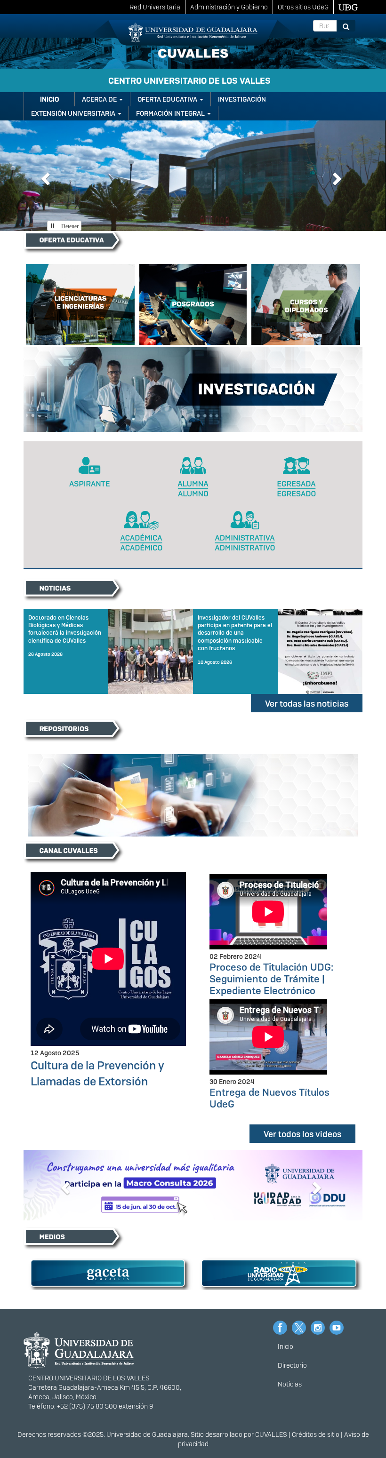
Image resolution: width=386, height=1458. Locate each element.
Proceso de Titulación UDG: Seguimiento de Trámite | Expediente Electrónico (271, 979)
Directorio (292, 1365)
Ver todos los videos (302, 1134)
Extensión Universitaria (74, 113)
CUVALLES (271, 1434)
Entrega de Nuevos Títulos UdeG (269, 1098)
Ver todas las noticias (306, 703)
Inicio (49, 99)
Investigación (242, 99)
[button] (44, 175)
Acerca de (100, 99)
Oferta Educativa (168, 99)
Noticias (290, 1383)
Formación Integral (171, 113)
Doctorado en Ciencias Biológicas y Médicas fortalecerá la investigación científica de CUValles (64, 629)
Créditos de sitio (315, 1434)
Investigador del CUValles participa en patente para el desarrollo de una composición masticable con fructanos (235, 633)
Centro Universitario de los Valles (189, 80)
